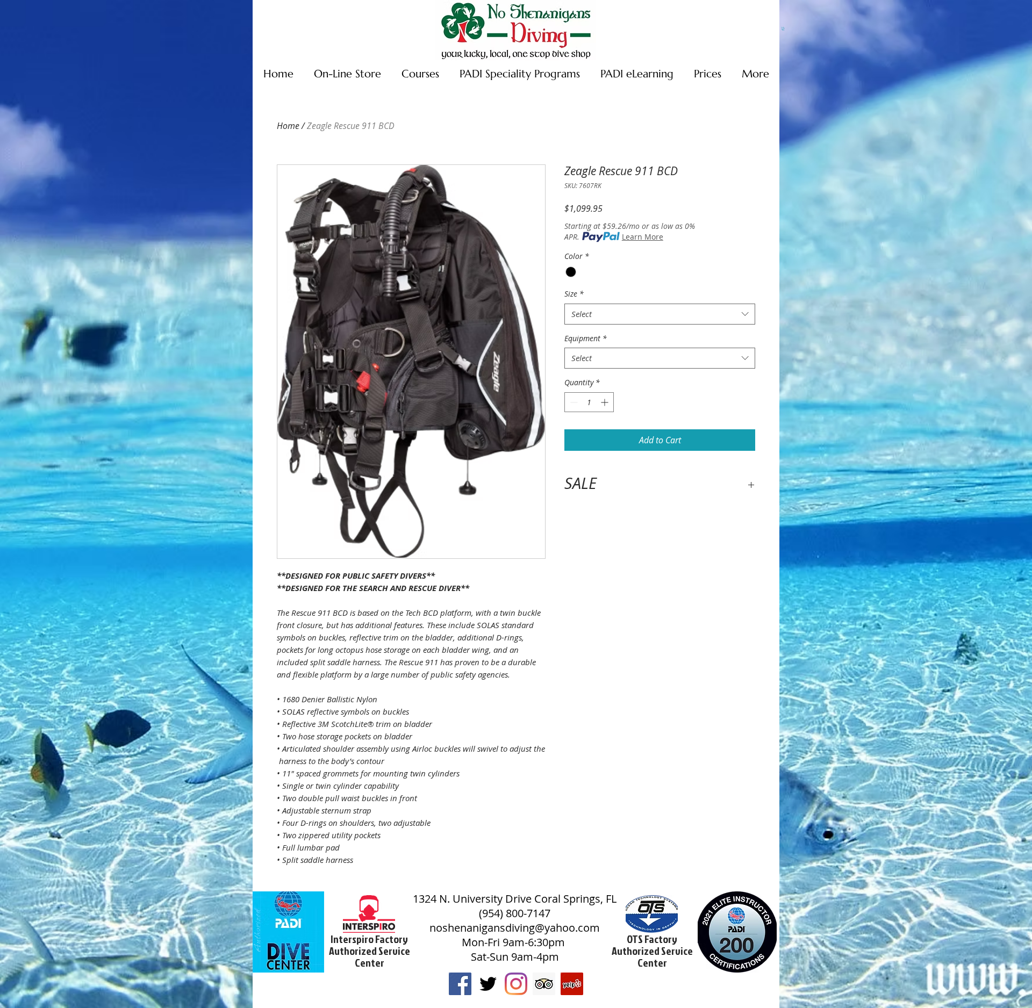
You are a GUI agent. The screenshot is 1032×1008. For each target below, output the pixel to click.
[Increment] (605, 402)
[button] (783, 29)
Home (288, 126)
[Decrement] (572, 402)
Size (574, 294)
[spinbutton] (589, 402)
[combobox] (659, 314)
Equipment (585, 338)
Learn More (642, 237)
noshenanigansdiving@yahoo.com (514, 927)
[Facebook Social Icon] (460, 984)
